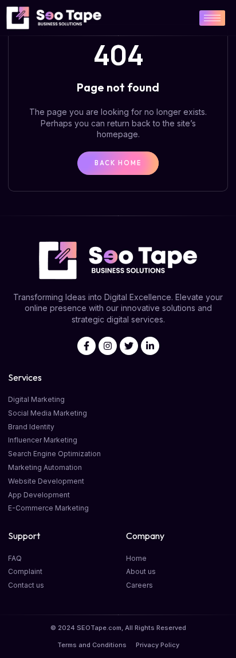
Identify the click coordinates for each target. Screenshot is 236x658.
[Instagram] (108, 346)
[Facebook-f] (86, 346)
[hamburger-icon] (212, 18)
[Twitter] (129, 346)
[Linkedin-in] (150, 346)
